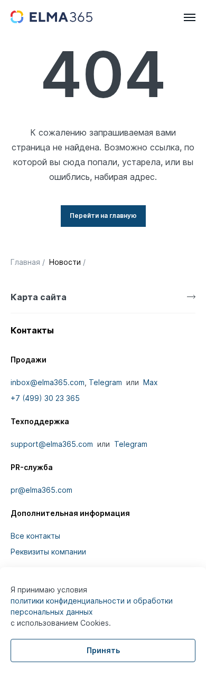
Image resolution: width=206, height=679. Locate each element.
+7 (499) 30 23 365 (45, 398)
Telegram (105, 382)
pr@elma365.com (41, 489)
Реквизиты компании (48, 551)
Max (150, 382)
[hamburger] (189, 17)
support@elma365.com (52, 443)
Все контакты (35, 535)
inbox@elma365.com (48, 382)
